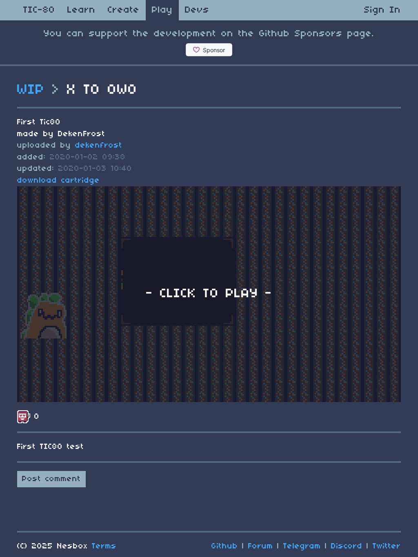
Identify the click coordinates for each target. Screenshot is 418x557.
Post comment (51, 479)
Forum (260, 546)
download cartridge (58, 181)
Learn (81, 10)
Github (224, 546)
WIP (31, 90)
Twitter (387, 546)
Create (124, 10)
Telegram (302, 546)
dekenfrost (98, 145)
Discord (346, 546)
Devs (197, 10)
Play (162, 10)
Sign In (382, 10)
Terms (104, 546)
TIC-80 (39, 10)
